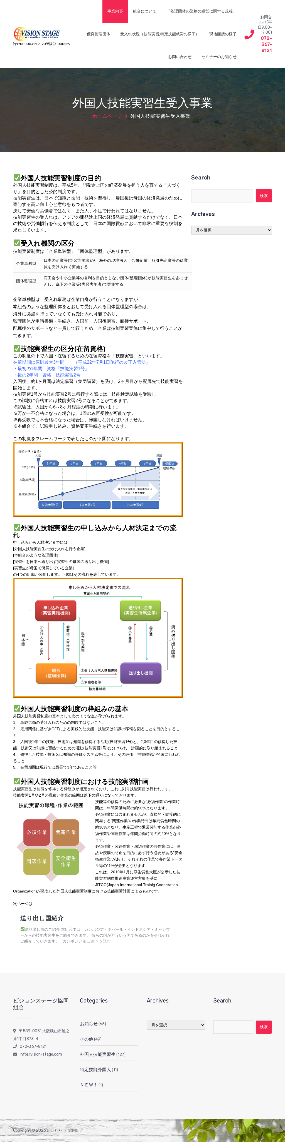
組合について (144, 11)
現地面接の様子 (223, 34)
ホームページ (107, 116)
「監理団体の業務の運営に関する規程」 (201, 11)
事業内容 (115, 11)
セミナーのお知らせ (219, 56)
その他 (86, 1039)
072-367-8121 (266, 44)
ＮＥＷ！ (89, 1085)
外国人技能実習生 (98, 1054)
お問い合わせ (179, 56)
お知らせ (89, 1023)
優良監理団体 (98, 34)
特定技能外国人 (95, 1069)
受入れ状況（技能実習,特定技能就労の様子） (159, 34)
